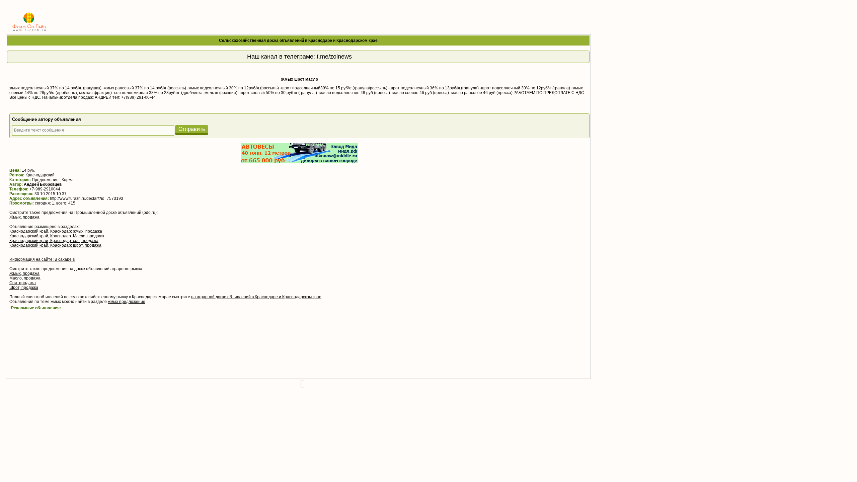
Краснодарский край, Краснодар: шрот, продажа (55, 245)
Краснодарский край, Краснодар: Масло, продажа (56, 236)
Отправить (191, 129)
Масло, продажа (25, 278)
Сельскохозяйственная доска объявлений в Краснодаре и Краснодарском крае (298, 40)
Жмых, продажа (24, 217)
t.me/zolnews (334, 56)
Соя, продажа (22, 282)
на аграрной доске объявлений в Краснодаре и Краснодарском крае (256, 297)
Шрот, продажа (23, 287)
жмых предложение (126, 301)
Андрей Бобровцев (43, 184)
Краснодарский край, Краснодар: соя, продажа (53, 240)
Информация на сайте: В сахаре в (42, 259)
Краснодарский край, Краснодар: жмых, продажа (55, 231)
